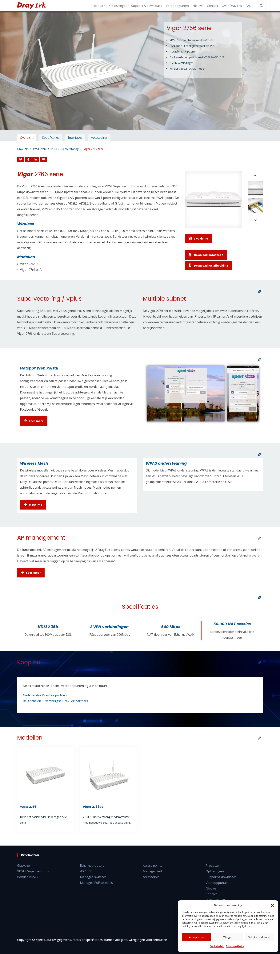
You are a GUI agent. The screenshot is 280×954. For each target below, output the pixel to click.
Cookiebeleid (217, 946)
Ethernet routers (92, 865)
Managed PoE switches (96, 883)
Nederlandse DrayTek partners (45, 695)
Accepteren (196, 937)
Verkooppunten (177, 6)
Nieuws (198, 6)
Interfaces (75, 137)
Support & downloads (146, 6)
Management (152, 871)
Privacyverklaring (235, 946)
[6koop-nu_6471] (259, 663)
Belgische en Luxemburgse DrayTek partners (55, 701)
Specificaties (50, 137)
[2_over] (259, 359)
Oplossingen (118, 6)
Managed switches (93, 877)
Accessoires (99, 137)
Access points (152, 865)
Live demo (201, 238)
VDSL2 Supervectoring (33, 871)
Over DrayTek (232, 6)
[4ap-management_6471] (259, 538)
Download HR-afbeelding (210, 265)
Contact (212, 6)
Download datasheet (208, 255)
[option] (140, 71)
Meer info (35, 504)
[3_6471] (259, 454)
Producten (98, 6)
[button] (272, 905)
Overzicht (27, 137)
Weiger (228, 937)
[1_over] (259, 291)
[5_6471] (259, 597)
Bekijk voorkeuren (259, 937)
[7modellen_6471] (259, 738)
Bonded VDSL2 (27, 877)
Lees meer (36, 421)
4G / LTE (86, 871)
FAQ (248, 6)
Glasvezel (23, 865)
